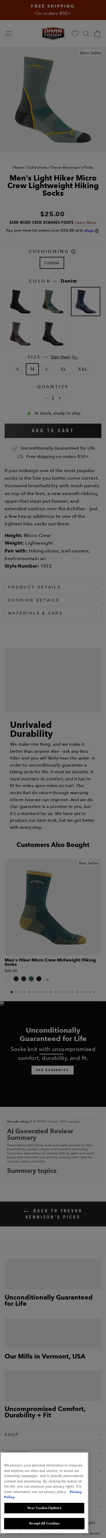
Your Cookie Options (44, 1508)
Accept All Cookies (44, 1523)
